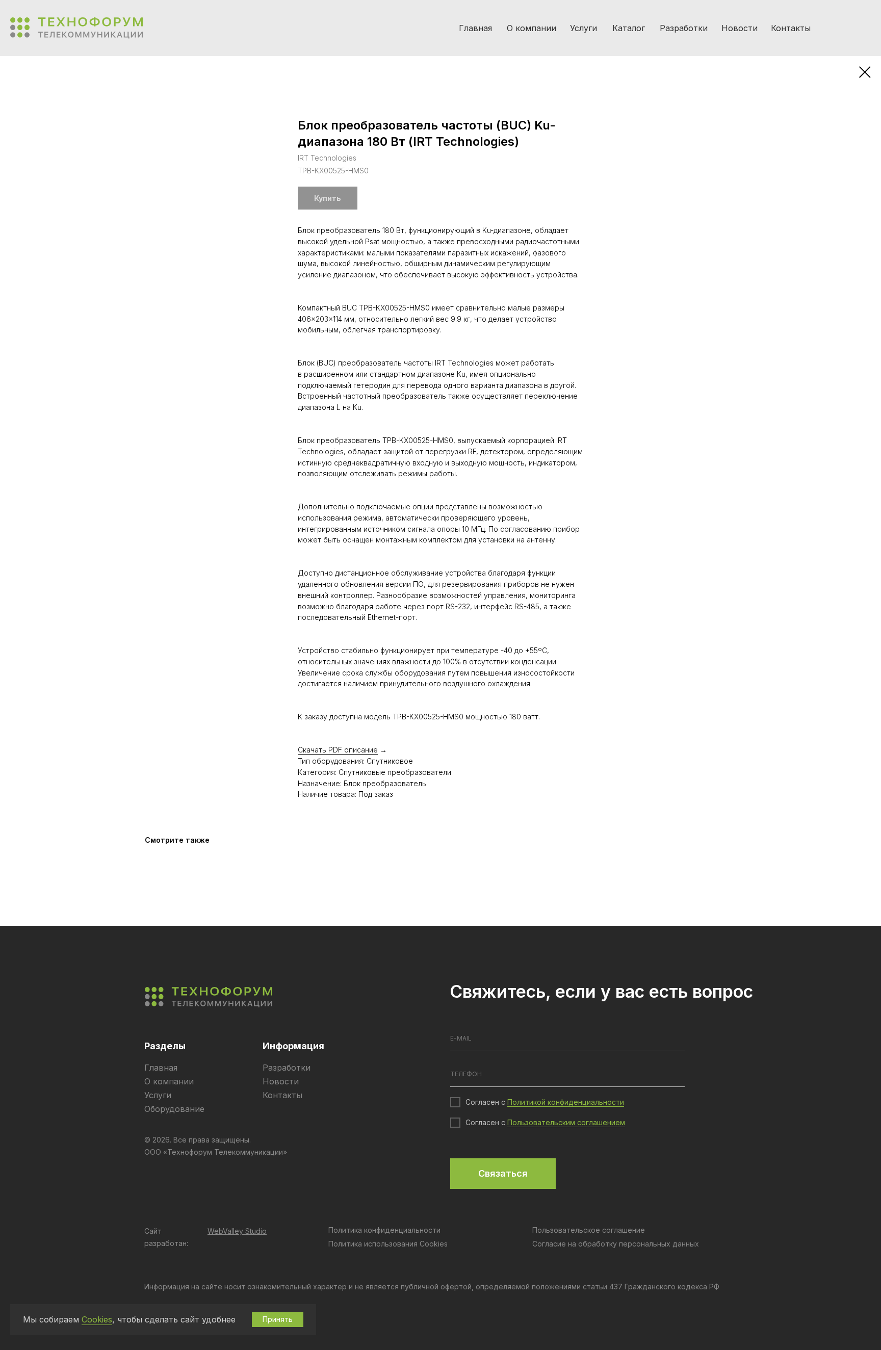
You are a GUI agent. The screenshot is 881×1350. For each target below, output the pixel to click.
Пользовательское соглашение (588, 1230)
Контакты (791, 28)
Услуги (583, 28)
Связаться (503, 1173)
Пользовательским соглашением (566, 1122)
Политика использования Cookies (388, 1243)
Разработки (684, 28)
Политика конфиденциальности (384, 1230)
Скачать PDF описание (338, 749)
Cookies (97, 1319)
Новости (739, 28)
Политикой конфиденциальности (565, 1102)
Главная (475, 28)
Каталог (628, 28)
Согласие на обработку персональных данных (615, 1243)
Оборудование (174, 1109)
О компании (531, 28)
